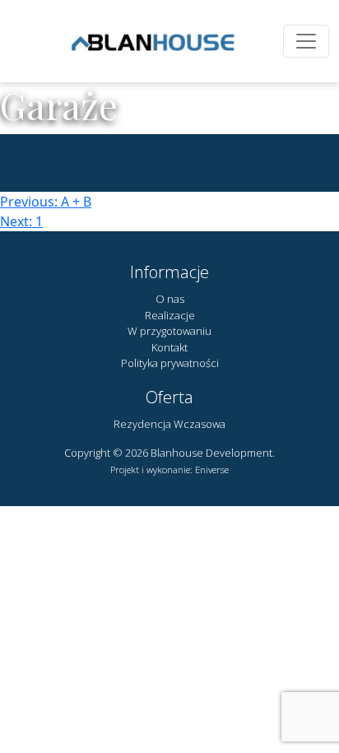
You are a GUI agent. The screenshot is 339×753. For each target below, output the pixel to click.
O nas (170, 298)
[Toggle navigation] (306, 41)
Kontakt (169, 347)
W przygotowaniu (169, 330)
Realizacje (170, 315)
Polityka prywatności (170, 363)
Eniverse (212, 469)
